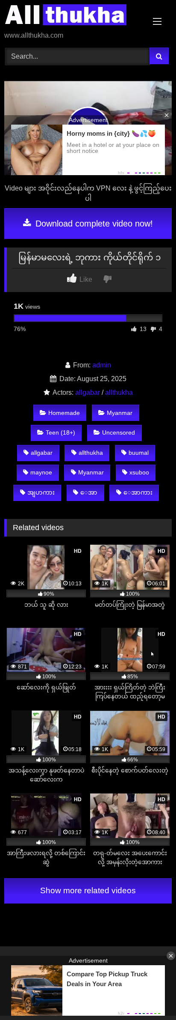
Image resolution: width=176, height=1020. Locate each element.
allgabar (87, 392)
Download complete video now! (93, 223)
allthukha (119, 392)
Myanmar (119, 412)
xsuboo (139, 472)
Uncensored (118, 432)
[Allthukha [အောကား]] (72, 16)
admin (101, 365)
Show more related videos (88, 890)
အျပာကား (41, 492)
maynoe (41, 472)
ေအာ (88, 492)
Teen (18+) (60, 432)
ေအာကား (138, 492)
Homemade (64, 412)
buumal (139, 452)
